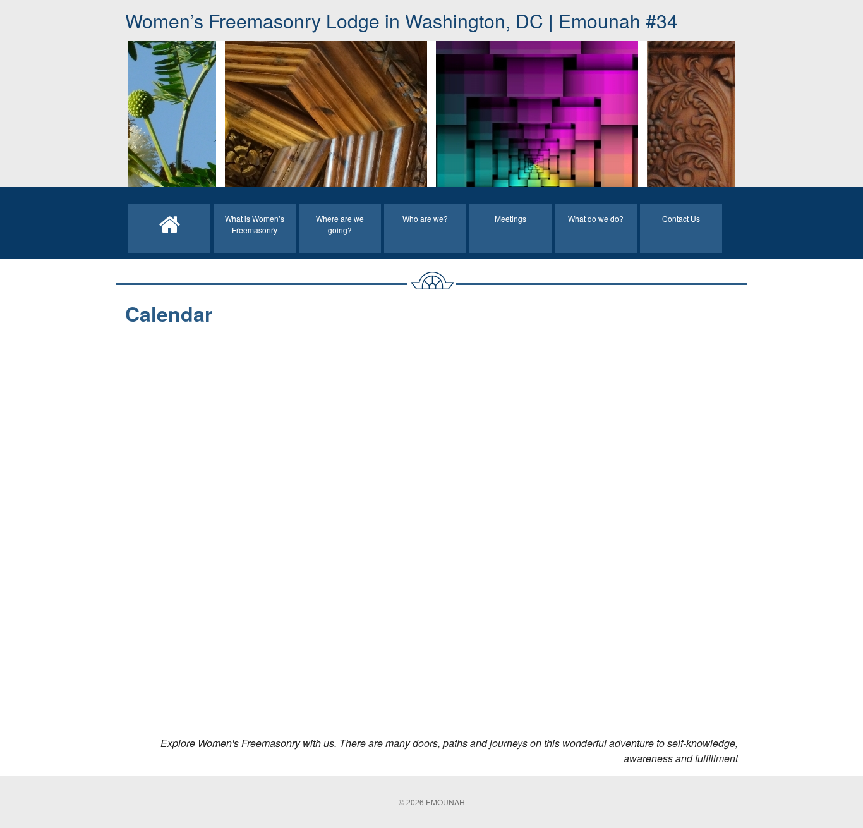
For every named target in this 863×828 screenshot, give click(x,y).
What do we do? (596, 218)
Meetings (510, 218)
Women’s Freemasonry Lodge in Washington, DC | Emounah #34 (401, 20)
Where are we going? (340, 224)
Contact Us (681, 218)
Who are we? (425, 218)
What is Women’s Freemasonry (254, 224)
